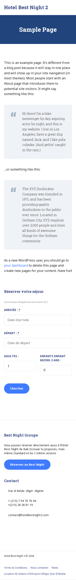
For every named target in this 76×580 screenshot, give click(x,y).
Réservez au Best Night (27, 464)
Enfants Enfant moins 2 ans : (53, 358)
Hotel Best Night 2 (26, 7)
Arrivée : (12, 310)
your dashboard (16, 265)
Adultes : (11, 356)
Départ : (11, 333)
